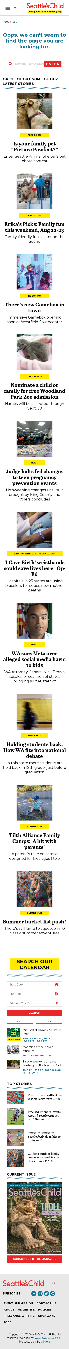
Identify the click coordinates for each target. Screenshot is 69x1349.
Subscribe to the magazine (34, 1259)
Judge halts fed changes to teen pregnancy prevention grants (34, 477)
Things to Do (34, 215)
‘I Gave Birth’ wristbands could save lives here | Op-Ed (35, 568)
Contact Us (46, 1303)
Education (34, 736)
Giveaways (46, 1316)
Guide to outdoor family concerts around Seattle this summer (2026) (43, 1157)
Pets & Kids (34, 135)
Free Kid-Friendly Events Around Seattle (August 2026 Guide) (44, 1115)
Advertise (26, 1309)
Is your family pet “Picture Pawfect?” (34, 146)
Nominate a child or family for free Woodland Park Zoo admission (34, 390)
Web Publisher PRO (48, 1337)
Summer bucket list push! (34, 921)
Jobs (8, 1322)
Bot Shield (43, 1341)
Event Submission (18, 1303)
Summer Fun (34, 826)
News (34, 463)
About (9, 1309)
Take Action (34, 376)
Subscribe (11, 1293)
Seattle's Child (38, 1334)
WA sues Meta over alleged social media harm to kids (34, 659)
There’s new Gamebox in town (34, 307)
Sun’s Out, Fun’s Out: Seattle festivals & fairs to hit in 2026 (44, 1136)
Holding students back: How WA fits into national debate (34, 750)
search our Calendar (34, 964)
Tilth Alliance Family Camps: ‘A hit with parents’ (34, 841)
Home (6, 22)
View (49, 1021)
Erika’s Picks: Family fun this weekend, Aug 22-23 (34, 226)
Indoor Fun (34, 296)
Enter (52, 64)
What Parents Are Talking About (34, 554)
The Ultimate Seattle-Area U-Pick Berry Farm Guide (45, 1097)
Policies (45, 1309)
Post (20, 1021)
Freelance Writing (19, 1316)
